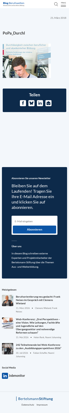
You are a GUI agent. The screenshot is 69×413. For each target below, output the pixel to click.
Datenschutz (28, 404)
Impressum (42, 404)
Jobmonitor (5, 376)
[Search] (56, 4)
